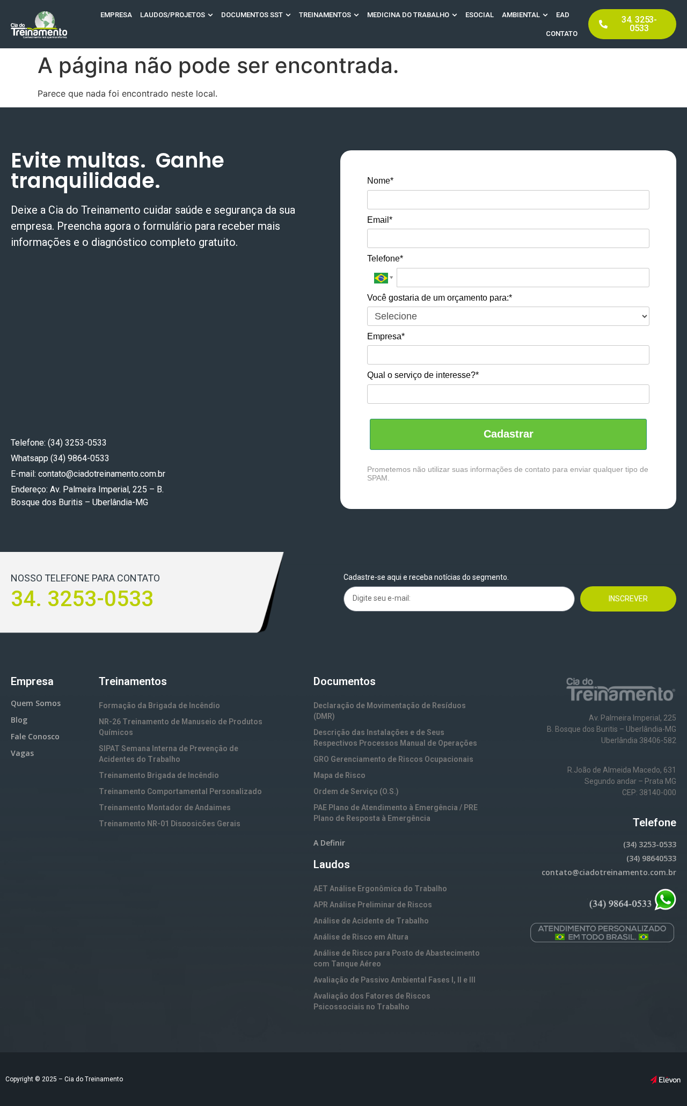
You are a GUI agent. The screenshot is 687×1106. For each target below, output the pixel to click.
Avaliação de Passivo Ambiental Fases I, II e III (394, 980)
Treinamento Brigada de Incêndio (159, 775)
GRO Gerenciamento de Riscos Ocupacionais (393, 759)
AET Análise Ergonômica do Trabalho (380, 888)
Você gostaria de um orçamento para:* (439, 297)
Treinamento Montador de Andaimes (165, 807)
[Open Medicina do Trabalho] (454, 15)
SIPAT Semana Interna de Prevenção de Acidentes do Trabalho (168, 753)
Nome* (380, 180)
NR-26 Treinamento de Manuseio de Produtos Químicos (180, 727)
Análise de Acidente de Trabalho (371, 920)
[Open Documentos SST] (288, 15)
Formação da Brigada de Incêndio (159, 705)
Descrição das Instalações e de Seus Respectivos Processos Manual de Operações (395, 737)
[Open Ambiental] (545, 15)
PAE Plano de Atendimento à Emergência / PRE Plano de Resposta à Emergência (395, 813)
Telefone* (385, 258)
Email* (379, 219)
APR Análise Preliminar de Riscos (372, 904)
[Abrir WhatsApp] (660, 1079)
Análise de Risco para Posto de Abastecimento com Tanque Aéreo (396, 958)
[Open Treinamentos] (356, 15)
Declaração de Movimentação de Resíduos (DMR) (389, 711)
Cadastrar (508, 434)
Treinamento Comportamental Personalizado (180, 791)
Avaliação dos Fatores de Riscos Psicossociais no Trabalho (371, 1001)
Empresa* (386, 336)
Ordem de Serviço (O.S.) (356, 791)
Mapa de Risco (339, 775)
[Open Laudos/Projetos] (210, 15)
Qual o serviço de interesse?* (423, 375)
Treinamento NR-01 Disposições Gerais (169, 823)
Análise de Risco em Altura (360, 937)
